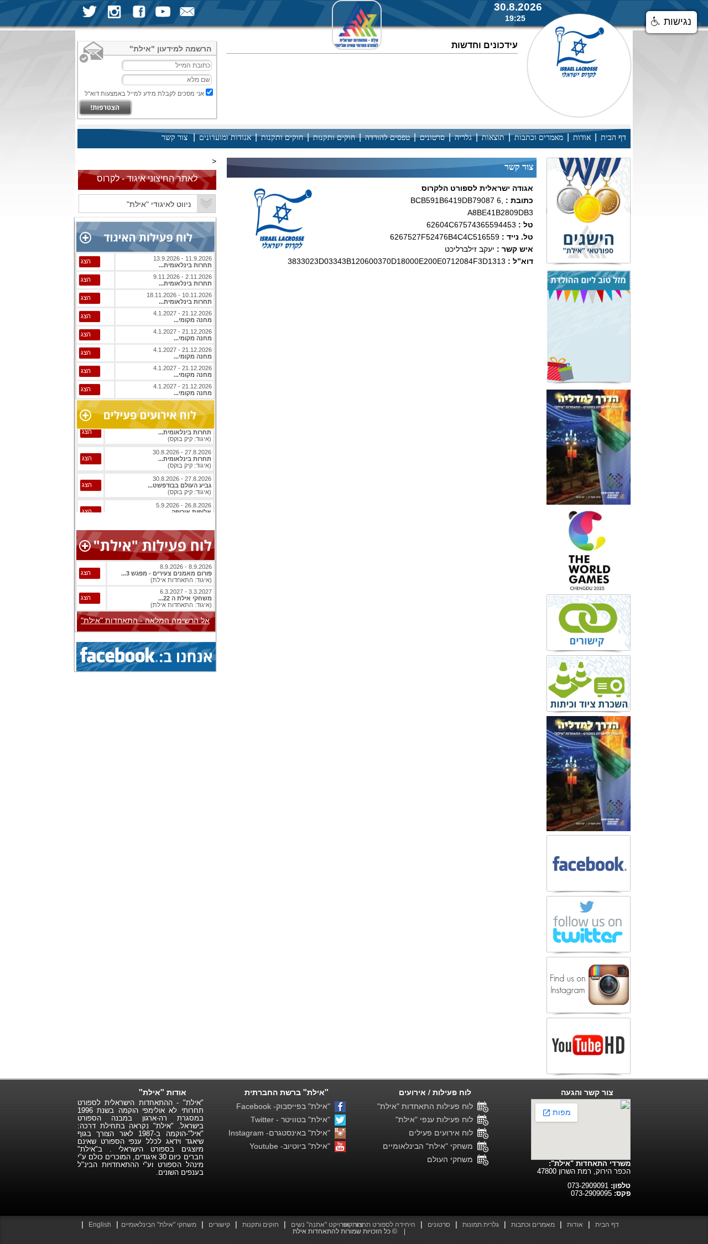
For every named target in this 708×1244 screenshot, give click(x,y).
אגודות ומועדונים (225, 137)
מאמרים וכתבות (538, 137)
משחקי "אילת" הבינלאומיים (430, 1146)
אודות (582, 137)
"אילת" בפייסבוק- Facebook (285, 1106)
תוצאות (493, 137)
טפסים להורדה (387, 137)
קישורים (219, 1225)
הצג (86, 261)
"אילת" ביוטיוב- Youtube (292, 1146)
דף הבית (613, 137)
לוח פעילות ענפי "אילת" (436, 1119)
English (99, 1225)
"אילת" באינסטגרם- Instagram (281, 1132)
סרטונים (432, 137)
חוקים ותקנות (334, 137)
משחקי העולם (452, 1159)
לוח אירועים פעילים (443, 1132)
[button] (671, 22)
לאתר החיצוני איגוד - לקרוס (147, 178)
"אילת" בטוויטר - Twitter (293, 1119)
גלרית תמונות (480, 1225)
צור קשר (175, 137)
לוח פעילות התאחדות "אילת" (427, 1106)
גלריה (463, 137)
